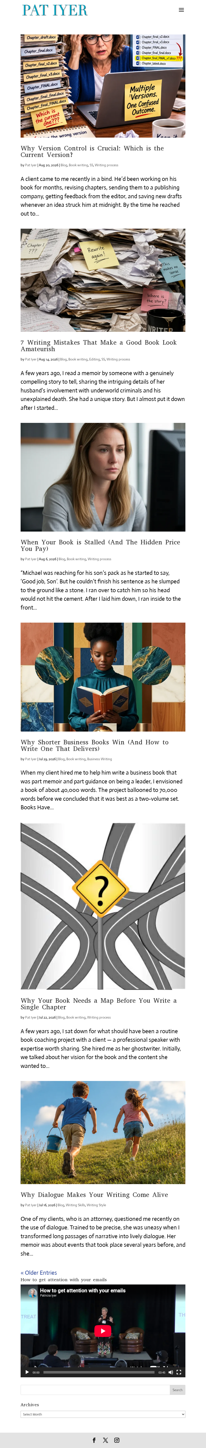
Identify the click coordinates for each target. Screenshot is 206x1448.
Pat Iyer (31, 165)
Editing (94, 359)
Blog (64, 165)
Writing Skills (75, 1205)
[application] (103, 1330)
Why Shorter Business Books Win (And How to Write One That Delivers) (95, 745)
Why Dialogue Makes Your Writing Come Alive (94, 1194)
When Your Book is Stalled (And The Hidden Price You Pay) (100, 545)
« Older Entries (39, 1272)
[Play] (27, 1372)
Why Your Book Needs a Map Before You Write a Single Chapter (99, 1004)
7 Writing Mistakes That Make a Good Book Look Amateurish (99, 345)
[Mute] (170, 1372)
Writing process (106, 165)
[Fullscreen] (178, 1372)
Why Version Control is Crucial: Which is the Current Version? (92, 151)
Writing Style (96, 1205)
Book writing (78, 165)
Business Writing (99, 759)
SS (91, 165)
